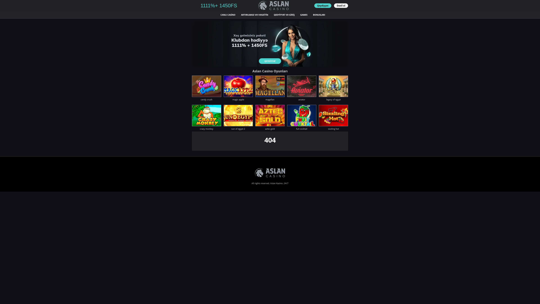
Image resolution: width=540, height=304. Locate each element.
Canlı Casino (227, 14)
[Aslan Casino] (273, 6)
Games (303, 14)
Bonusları (319, 14)
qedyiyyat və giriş (284, 14)
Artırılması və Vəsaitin (254, 14)
